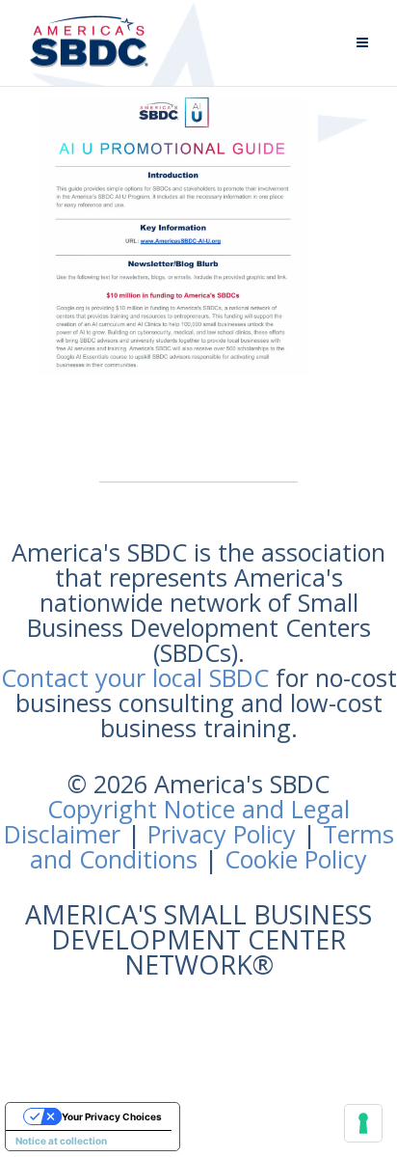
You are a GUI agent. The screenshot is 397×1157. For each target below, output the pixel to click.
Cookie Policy (296, 858)
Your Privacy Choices (112, 1116)
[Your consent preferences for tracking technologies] (363, 1123)
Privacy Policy (221, 833)
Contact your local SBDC (135, 677)
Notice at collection (61, 1140)
